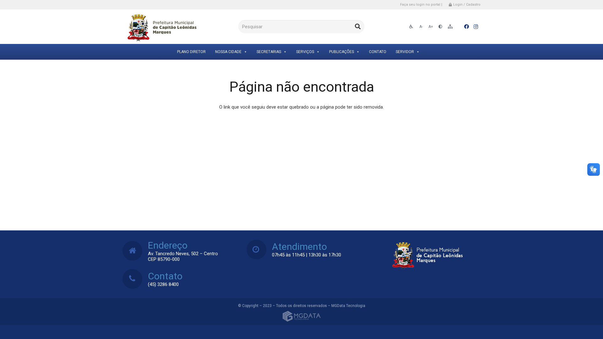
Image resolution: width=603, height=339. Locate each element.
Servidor (405, 52)
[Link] (160, 27)
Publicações (341, 52)
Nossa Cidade (228, 52)
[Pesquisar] (358, 26)
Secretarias (269, 52)
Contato (377, 52)
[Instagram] (476, 26)
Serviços (305, 52)
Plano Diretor (191, 52)
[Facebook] (466, 26)
